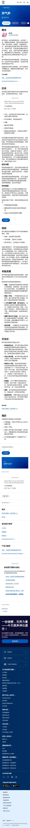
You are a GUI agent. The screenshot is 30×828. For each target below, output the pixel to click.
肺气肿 (6, 13)
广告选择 (13, 108)
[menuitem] (6, 23)
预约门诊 (6, 17)
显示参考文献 (5, 502)
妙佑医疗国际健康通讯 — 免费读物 (14, 594)
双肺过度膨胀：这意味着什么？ (10, 408)
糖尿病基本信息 (10, 587)
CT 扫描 (4, 528)
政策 (5, 108)
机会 (9, 108)
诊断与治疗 (15, 23)
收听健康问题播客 (10, 580)
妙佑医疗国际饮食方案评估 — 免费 (15, 590)
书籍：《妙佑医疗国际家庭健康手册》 (12, 77)
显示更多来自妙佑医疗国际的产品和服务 (12, 553)
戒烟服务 (4, 531)
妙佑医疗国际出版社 (11, 571)
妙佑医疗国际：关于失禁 (12, 583)
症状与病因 (6, 23)
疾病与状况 (6, 7)
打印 (7, 496)
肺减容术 (4, 535)
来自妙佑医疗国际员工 (7, 447)
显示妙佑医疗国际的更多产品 (9, 81)
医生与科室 (24, 23)
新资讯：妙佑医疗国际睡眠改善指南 (15, 576)
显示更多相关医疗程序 (7, 539)
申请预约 (5, 220)
